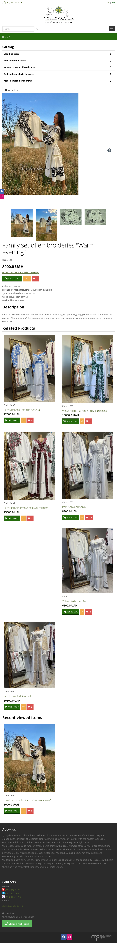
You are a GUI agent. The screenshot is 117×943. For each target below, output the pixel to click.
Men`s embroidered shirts (18, 80)
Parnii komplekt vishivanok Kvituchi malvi (26, 508)
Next (109, 150)
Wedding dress (11, 53)
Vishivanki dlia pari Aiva (74, 601)
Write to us (13, 90)
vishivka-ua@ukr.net (12, 906)
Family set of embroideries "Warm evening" (27, 800)
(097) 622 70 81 (13, 2)
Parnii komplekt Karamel (17, 696)
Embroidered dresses (15, 60)
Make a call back (18, 923)
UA (107, 2)
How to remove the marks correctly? (20, 272)
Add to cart (14, 278)
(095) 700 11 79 (13, 890)
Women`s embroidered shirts (19, 67)
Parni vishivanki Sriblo (74, 507)
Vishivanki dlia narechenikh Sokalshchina (84, 411)
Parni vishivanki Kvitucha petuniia (22, 410)
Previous (7, 150)
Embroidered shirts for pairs (19, 74)
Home (5, 37)
